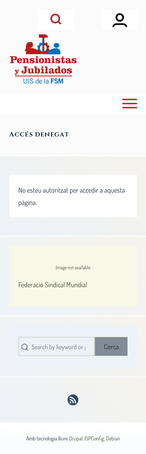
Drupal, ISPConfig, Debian (94, 438)
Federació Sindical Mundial (52, 284)
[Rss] (73, 400)
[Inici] (43, 59)
